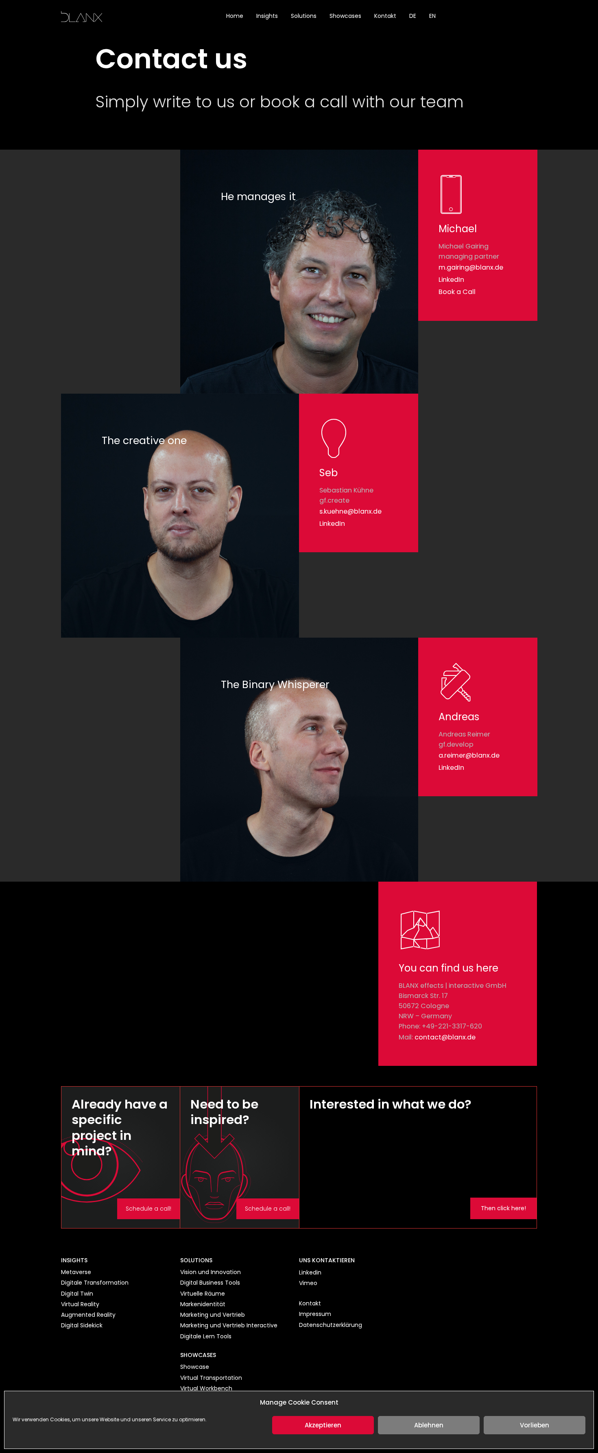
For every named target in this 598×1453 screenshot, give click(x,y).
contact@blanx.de (445, 1037)
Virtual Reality (80, 1304)
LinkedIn (451, 279)
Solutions (303, 16)
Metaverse (76, 1272)
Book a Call (457, 291)
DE (412, 16)
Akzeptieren (323, 1425)
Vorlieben (534, 1425)
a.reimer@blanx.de (469, 755)
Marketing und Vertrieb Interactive (228, 1325)
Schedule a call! (148, 1209)
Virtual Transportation (211, 1378)
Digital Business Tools (210, 1283)
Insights (267, 16)
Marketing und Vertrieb (212, 1315)
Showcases (345, 16)
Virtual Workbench (206, 1388)
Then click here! (503, 1208)
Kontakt (385, 16)
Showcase (194, 1367)
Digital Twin (77, 1294)
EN (432, 16)
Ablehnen (428, 1425)
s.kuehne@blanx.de (350, 511)
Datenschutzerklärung (330, 1325)
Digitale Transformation (95, 1283)
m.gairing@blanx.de (471, 267)
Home (234, 16)
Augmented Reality (88, 1315)
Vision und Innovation (210, 1272)
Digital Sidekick (82, 1325)
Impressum (315, 1314)
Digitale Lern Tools (205, 1336)
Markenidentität (202, 1304)
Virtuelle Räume (202, 1294)
